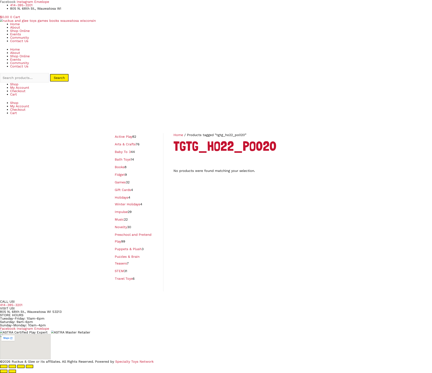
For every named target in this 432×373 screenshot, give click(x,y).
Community (19, 37)
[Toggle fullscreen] (12, 366)
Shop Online (20, 31)
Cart (13, 94)
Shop (14, 84)
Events (15, 34)
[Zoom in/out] (3, 366)
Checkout (17, 91)
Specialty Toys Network (134, 361)
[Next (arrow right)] (12, 371)
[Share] (21, 366)
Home (15, 24)
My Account (19, 88)
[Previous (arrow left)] (3, 371)
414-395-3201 (11, 305)
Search (59, 78)
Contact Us (19, 41)
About (15, 27)
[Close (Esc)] (29, 366)
